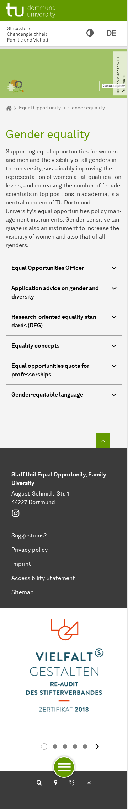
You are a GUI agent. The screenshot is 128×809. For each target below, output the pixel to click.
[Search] (39, 783)
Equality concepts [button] (35, 345)
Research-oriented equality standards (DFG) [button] (54, 321)
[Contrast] (90, 33)
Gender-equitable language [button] (47, 394)
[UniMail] (88, 783)
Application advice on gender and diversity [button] (55, 292)
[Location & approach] (55, 783)
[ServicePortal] (71, 783)
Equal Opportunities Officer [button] (47, 267)
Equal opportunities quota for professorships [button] (50, 370)
